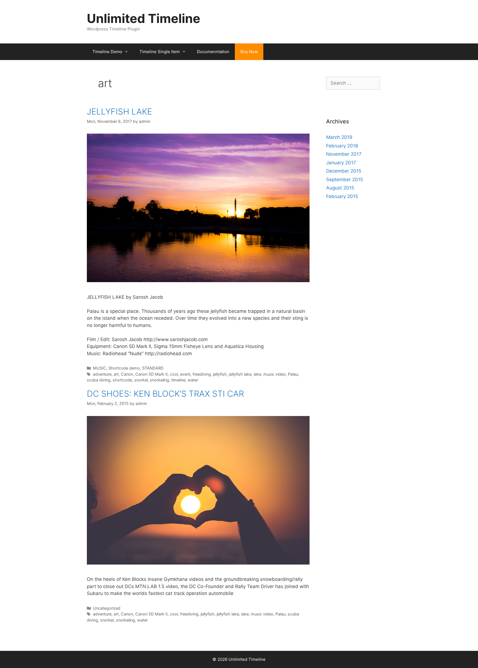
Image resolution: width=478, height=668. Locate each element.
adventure (102, 374)
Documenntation (213, 51)
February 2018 (342, 146)
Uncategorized (106, 608)
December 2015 (343, 171)
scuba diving (98, 380)
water (193, 380)
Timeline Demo (107, 51)
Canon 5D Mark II (151, 374)
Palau (293, 374)
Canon (127, 374)
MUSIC (99, 368)
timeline (178, 380)
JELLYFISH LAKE (119, 111)
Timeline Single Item (159, 51)
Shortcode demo (124, 368)
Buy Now (249, 51)
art (116, 374)
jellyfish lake (240, 374)
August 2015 (340, 188)
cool (174, 374)
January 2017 (341, 162)
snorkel (141, 380)
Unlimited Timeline (143, 18)
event (185, 374)
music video (274, 374)
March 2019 (339, 137)
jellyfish (220, 374)
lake (257, 374)
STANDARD (152, 368)
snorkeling (159, 380)
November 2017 (344, 154)
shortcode (122, 380)
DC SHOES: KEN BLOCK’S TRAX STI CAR (165, 394)
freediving (202, 374)
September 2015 (344, 179)
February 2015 (342, 196)
